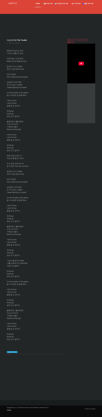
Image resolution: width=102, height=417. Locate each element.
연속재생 (71, 42)
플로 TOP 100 (88, 3)
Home (38, 3)
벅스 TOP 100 (75, 3)
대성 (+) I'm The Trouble (17, 40)
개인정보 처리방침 (90, 409)
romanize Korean (12, 352)
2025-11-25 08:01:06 (15, 43)
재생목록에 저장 (83, 40)
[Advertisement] (51, 26)
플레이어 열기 (72, 40)
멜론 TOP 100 (47, 3)
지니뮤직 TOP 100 (62, 3)
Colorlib (9, 410)
